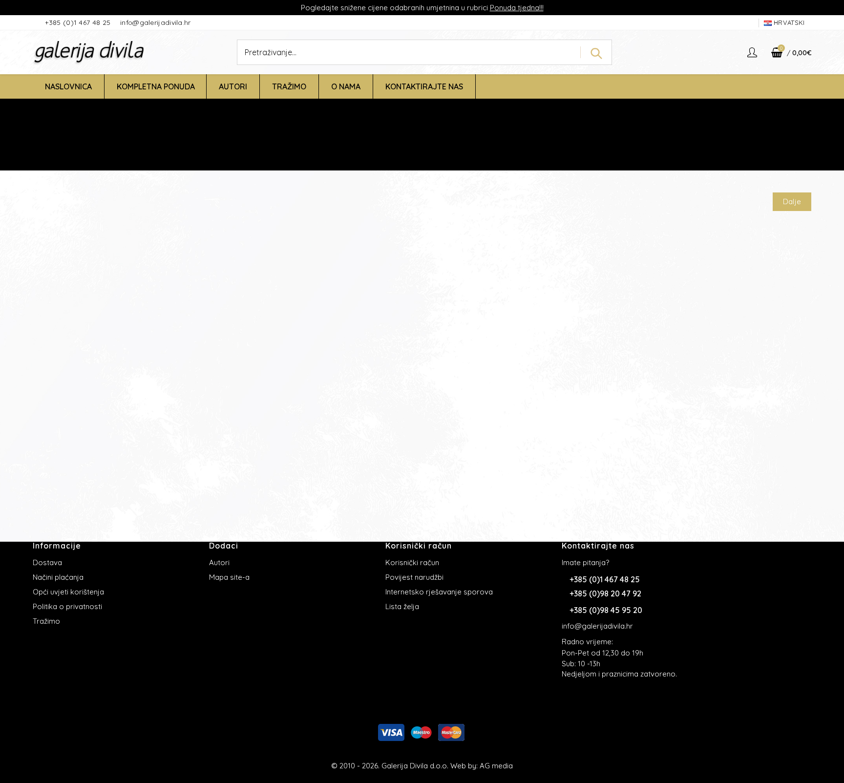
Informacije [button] (57, 545)
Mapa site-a (229, 577)
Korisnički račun (412, 562)
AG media (496, 765)
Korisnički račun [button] (418, 545)
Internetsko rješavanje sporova (439, 591)
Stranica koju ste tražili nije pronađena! (455, 148)
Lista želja (402, 606)
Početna (369, 148)
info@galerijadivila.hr (155, 22)
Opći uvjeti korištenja (68, 591)
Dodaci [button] (223, 545)
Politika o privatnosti (67, 606)
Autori (219, 562)
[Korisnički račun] (753, 52)
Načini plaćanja (58, 577)
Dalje (792, 201)
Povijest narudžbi (414, 577)
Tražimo (46, 621)
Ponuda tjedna (514, 7)
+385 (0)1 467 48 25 (78, 22)
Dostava (47, 562)
